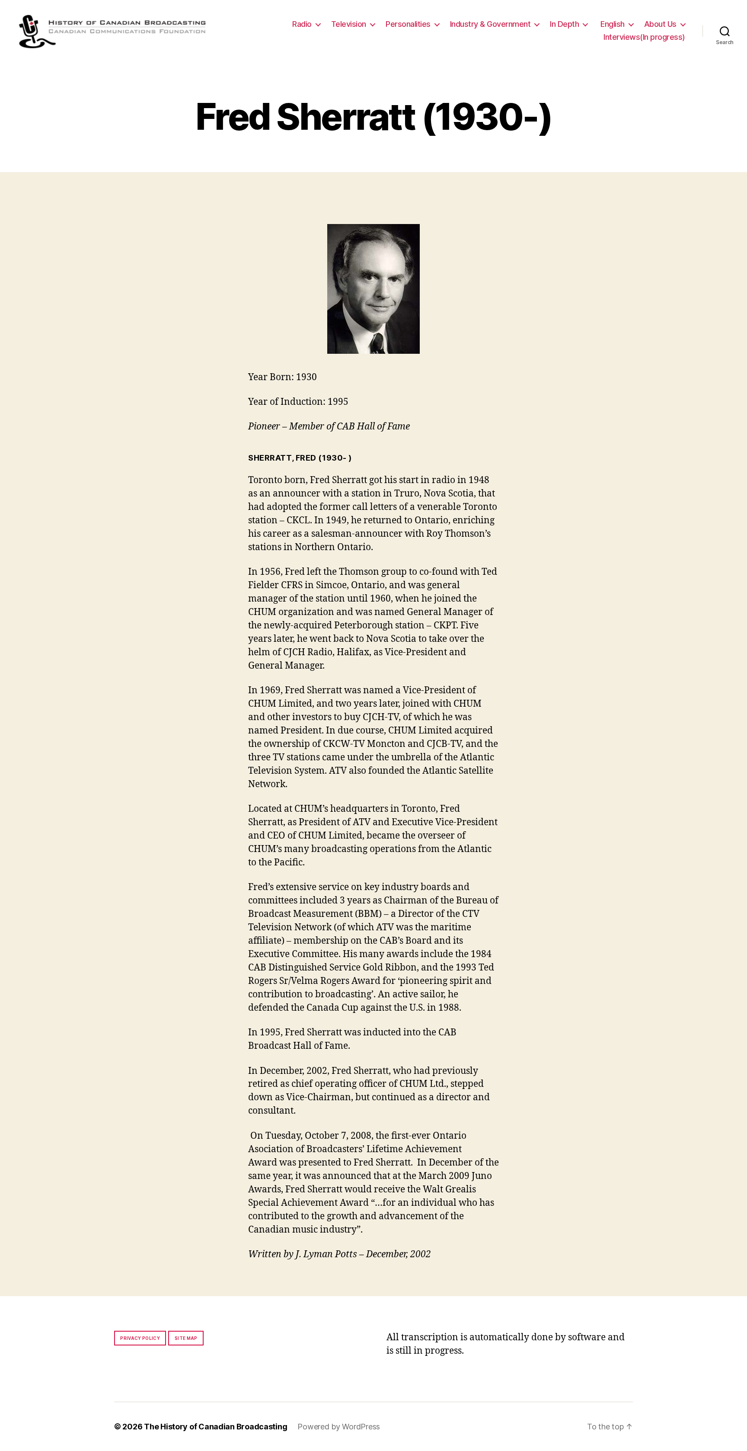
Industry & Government (490, 24)
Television (348, 24)
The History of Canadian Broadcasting (215, 1426)
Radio (302, 24)
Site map (186, 1338)
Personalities (408, 24)
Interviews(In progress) (644, 37)
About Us (660, 24)
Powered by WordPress (338, 1426)
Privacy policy (140, 1338)
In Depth (564, 24)
